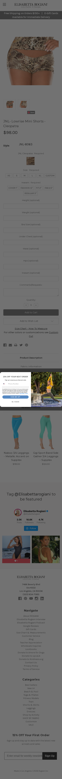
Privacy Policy (22, 393)
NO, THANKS (15, 401)
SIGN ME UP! (15, 397)
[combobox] (5, 383)
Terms (27, 393)
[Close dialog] (60, 374)
